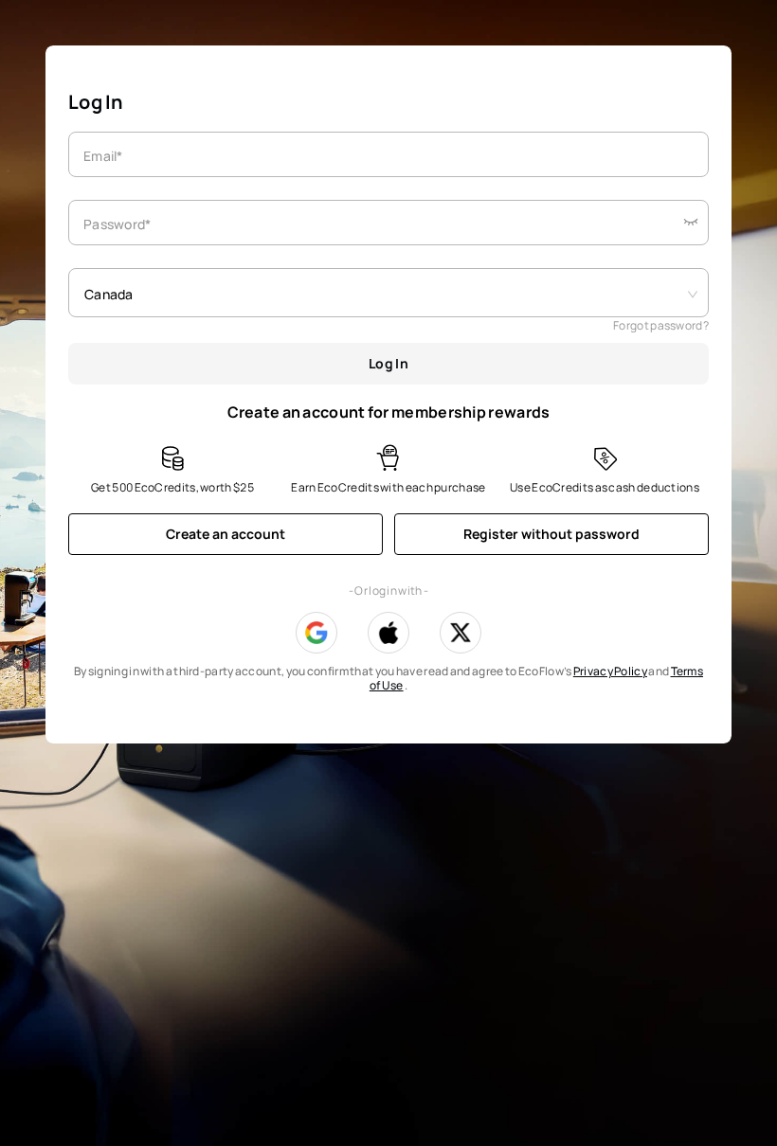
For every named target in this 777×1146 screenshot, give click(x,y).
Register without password (551, 534)
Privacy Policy (610, 671)
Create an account (225, 534)
